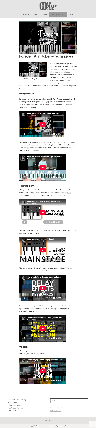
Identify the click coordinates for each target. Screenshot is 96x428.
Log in (64, 426)
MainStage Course (15, 405)
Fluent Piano (12, 402)
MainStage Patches (15, 408)
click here (35, 150)
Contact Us (12, 411)
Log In (71, 14)
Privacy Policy (55, 410)
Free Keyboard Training (17, 400)
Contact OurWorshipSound (60, 408)
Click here (67, 104)
